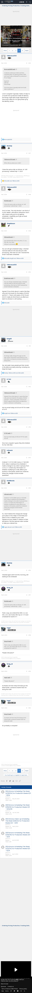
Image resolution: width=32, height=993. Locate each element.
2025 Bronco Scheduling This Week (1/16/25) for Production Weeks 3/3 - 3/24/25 (17, 807)
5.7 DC (9, 379)
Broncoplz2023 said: (9, 69)
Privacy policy (23, 989)
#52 (29, 386)
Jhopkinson (11, 223)
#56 (29, 570)
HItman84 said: (8, 237)
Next (26, 50)
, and (14, 258)
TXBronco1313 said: (9, 159)
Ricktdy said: (7, 201)
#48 (29, 194)
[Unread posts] (26, 2)
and (11, 181)
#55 (29, 488)
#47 (29, 153)
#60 (29, 708)
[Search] (30, 2)
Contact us (11, 986)
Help (2, 991)
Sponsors (3, 986)
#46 (29, 63)
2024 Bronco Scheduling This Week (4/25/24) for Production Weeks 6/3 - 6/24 (18, 793)
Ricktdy (9, 146)
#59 (29, 671)
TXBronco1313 (12, 56)
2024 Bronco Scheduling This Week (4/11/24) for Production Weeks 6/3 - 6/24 (17, 849)
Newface (6, 45)
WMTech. (21, 979)
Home (6, 991)
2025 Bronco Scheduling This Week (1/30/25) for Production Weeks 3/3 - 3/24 (17, 835)
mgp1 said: (7, 677)
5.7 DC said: (7, 433)
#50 (29, 272)
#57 (29, 595)
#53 (29, 427)
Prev (5, 50)
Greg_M (10, 588)
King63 (9, 339)
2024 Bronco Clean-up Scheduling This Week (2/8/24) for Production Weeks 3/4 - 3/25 (17, 821)
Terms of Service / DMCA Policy (9, 989)
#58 (29, 635)
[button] (2, 2)
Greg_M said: (7, 641)
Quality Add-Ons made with (8, 979)
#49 (29, 231)
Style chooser (4, 984)
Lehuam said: (8, 494)
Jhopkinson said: (9, 278)
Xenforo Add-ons (9, 981)
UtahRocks (10, 481)
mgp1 (9, 628)
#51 (30, 346)
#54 (29, 457)
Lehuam (10, 450)
